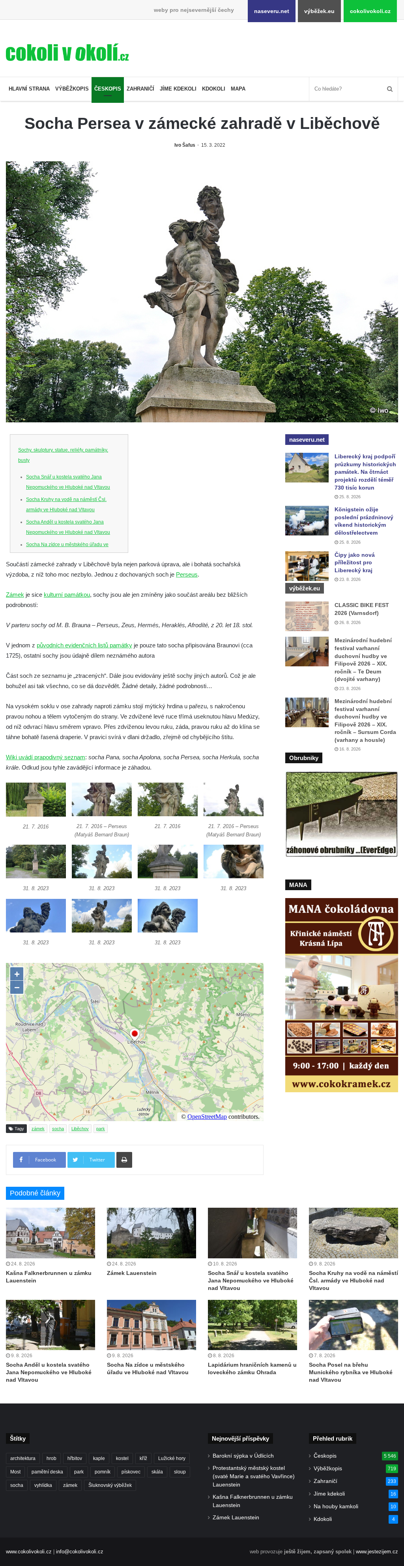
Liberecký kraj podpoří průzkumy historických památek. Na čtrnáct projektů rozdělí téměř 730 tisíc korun (365, 471)
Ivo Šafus (184, 145)
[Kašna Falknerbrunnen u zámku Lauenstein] (50, 1233)
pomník (102, 1472)
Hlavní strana (29, 89)
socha (58, 1128)
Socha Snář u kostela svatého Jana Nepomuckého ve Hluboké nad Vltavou (251, 1280)
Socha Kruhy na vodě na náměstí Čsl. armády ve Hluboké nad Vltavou (353, 1280)
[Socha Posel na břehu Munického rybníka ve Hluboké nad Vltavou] (353, 1325)
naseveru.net (271, 11)
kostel (122, 1458)
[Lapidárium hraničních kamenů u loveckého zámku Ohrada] (252, 1325)
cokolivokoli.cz (370, 11)
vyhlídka (43, 1485)
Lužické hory (171, 1458)
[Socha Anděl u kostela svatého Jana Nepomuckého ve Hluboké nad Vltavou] (50, 1325)
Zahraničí (140, 89)
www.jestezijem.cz (377, 1552)
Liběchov (80, 1128)
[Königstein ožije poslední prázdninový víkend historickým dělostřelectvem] (307, 520)
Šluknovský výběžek (110, 1485)
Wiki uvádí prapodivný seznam (45, 757)
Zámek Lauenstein (132, 1273)
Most (15, 1472)
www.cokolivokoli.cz (29, 1552)
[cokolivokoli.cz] (67, 52)
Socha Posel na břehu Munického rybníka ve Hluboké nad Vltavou (351, 1372)
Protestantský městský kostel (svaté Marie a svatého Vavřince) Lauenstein (254, 1476)
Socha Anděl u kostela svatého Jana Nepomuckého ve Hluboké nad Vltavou (49, 1372)
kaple (99, 1458)
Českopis (107, 89)
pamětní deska (47, 1472)
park (100, 1128)
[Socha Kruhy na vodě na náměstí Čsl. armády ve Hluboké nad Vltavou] (353, 1233)
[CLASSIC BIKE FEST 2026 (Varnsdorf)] (307, 616)
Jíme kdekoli (178, 89)
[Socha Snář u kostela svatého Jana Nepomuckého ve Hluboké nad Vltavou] (252, 1233)
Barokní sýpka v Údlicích (243, 1456)
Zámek (15, 594)
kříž (143, 1458)
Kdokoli (213, 89)
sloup (180, 1472)
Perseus (187, 574)
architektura (23, 1458)
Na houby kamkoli (336, 1506)
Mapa (238, 89)
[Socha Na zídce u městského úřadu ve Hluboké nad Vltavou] (151, 1325)
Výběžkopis (72, 89)
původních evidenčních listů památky (84, 645)
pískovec (131, 1472)
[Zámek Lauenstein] (151, 1233)
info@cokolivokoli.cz (79, 1552)
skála (157, 1472)
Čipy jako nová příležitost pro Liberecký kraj (355, 562)
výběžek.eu (319, 11)
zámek (38, 1128)
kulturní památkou (67, 594)
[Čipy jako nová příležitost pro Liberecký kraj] (307, 566)
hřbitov (74, 1458)
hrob (51, 1458)
